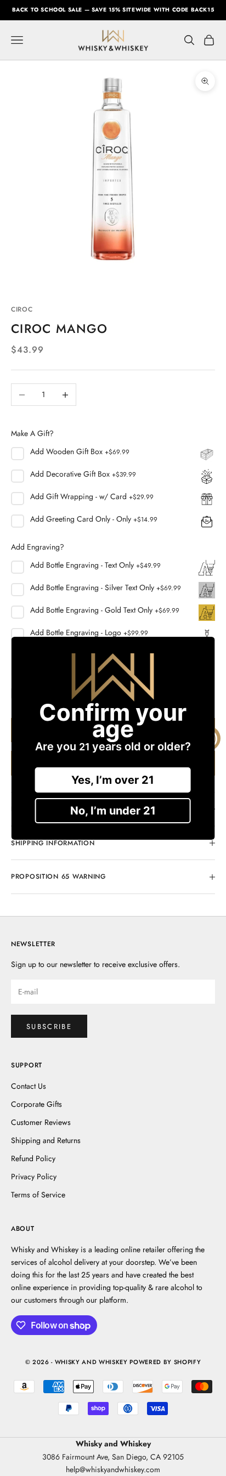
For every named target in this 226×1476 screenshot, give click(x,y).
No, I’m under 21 (113, 810)
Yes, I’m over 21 (112, 780)
